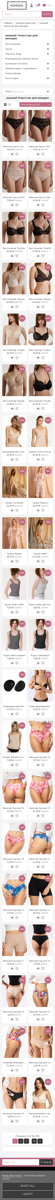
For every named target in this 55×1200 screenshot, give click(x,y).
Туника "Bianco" (41, 503)
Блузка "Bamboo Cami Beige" (18, 757)
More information (12, 1175)
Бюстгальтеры (13, 44)
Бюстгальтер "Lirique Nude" (17, 350)
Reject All (27, 1185)
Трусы (8, 49)
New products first (36, 104)
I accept (27, 1194)
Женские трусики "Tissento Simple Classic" (24, 910)
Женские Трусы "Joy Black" (17, 146)
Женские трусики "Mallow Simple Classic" (24, 859)
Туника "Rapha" (14, 553)
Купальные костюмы (16, 63)
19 (34, 1141)
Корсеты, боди (13, 54)
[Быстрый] (12, 154)
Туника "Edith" (41, 553)
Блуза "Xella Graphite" (15, 655)
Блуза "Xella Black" (40, 655)
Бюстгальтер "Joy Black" (15, 248)
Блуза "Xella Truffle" (14, 604)
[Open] (3, 5)
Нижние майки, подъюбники (21, 68)
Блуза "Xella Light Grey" (41, 604)
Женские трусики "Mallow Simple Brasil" (23, 808)
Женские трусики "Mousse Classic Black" (23, 1113)
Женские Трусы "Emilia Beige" (18, 197)
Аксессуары (11, 78)
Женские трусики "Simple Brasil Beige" (22, 1012)
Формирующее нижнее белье (21, 58)
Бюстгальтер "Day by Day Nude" (19, 401)
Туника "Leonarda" (14, 503)
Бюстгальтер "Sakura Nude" (17, 299)
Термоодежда (13, 73)
